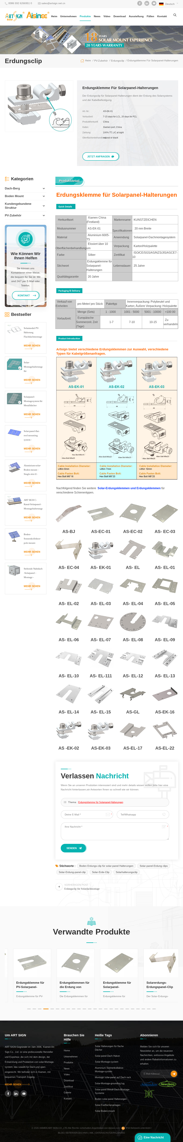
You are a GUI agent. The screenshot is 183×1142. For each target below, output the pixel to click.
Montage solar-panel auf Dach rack (113, 1077)
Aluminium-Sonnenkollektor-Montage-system (109, 1070)
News (97, 16)
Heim (54, 16)
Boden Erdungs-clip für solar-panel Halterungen (106, 865)
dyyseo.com (114, 1128)
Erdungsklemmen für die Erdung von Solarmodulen (69, 985)
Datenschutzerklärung (110, 1133)
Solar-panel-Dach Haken (107, 1056)
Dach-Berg (12, 188)
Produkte (85, 16)
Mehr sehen (32, 345)
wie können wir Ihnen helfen (26, 256)
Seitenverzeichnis (77, 1133)
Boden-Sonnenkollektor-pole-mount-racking (32, 539)
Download (119, 16)
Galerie (67, 1092)
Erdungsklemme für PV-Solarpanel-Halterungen (25, 985)
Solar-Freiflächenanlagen (107, 1105)
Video (106, 16)
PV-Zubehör (13, 215)
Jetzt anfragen (98, 156)
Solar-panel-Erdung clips (154, 865)
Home (67, 1050)
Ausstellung (136, 16)
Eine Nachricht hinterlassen (154, 1139)
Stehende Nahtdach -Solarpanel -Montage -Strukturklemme (33, 573)
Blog (61, 1133)
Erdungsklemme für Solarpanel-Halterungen (100, 802)
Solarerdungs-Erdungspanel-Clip (154, 985)
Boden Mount (14, 196)
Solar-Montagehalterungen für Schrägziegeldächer (33, 367)
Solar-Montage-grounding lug (109, 1083)
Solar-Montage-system (106, 1061)
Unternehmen (68, 16)
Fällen (150, 16)
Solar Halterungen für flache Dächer (109, 1048)
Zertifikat (68, 1086)
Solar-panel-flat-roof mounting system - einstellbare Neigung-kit (31, 436)
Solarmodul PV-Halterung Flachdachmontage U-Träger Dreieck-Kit (33, 333)
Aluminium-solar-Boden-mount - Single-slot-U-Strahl (32, 470)
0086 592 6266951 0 (20, 3)
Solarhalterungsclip (126, 872)
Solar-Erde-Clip (100, 872)
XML (91, 1133)
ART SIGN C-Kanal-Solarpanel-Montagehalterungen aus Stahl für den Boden (33, 505)
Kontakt (162, 16)
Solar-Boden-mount (105, 1111)
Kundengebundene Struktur (18, 205)
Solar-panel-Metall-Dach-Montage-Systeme (112, 1091)
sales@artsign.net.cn (53, 3)
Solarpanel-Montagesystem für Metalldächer (33, 401)
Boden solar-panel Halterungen (111, 1099)
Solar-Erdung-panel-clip (72, 872)
